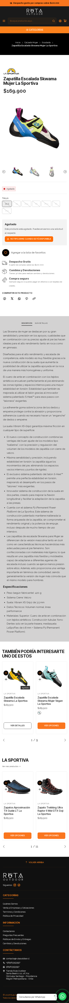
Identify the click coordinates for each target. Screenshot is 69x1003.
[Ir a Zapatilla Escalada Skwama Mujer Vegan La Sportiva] (51, 677)
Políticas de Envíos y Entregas (17, 939)
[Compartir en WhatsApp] (19, 298)
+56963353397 (13, 962)
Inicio (17, 43)
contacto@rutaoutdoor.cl (18, 958)
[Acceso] (60, 21)
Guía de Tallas (41, 323)
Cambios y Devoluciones (14, 943)
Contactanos (9, 931)
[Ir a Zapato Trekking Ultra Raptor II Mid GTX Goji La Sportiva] (51, 787)
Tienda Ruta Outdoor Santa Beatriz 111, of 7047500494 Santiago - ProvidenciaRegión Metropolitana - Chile (21, 975)
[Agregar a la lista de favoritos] (6, 673)
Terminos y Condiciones (14, 912)
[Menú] (4, 21)
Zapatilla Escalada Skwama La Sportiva (15, 699)
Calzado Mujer (31, 43)
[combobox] (32, 21)
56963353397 (12, 967)
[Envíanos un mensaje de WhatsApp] (62, 996)
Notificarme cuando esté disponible (30, 239)
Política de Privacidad (13, 916)
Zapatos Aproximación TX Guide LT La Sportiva (17, 810)
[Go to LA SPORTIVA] (11, 71)
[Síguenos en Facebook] (18, 885)
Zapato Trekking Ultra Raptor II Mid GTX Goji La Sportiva (50, 810)
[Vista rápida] (6, 679)
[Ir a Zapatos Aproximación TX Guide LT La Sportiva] (17, 787)
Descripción (27, 323)
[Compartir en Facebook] (4, 298)
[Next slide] (64, 171)
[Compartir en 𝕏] (11, 298)
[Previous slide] (4, 171)
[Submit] (53, 21)
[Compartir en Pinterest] (26, 298)
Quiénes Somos (10, 904)
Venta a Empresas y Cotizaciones (18, 908)
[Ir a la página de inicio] (34, 12)
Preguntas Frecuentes (13, 935)
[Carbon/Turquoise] (39, 713)
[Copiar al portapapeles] (33, 298)
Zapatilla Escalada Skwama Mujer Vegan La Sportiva (50, 700)
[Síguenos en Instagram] (14, 885)
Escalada (46, 43)
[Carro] (65, 21)
